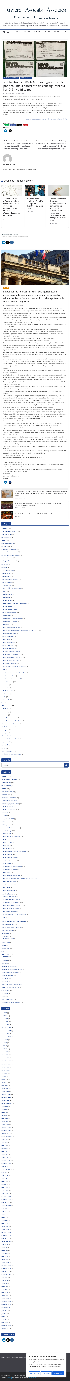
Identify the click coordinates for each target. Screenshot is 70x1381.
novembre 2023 (6, 1097)
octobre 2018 (5, 1271)
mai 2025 (4, 1046)
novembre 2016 (6, 1325)
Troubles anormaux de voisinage (11, 754)
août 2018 (4, 1277)
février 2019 (4, 1259)
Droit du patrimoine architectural (11, 679)
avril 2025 (4, 1049)
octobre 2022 (5, 1133)
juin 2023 (4, 1109)
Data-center (6, 639)
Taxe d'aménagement (7, 751)
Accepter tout (58, 1373)
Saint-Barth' (4, 745)
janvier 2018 (5, 1298)
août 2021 (4, 1172)
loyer (2, 703)
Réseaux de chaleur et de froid (10, 739)
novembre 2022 (6, 1130)
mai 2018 (4, 1286)
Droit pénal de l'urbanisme (11, 660)
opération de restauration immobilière (14, 666)
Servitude (4, 748)
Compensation (7, 615)
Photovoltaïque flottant (10, 609)
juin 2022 (4, 1142)
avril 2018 (4, 1289)
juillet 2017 (4, 1310)
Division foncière (6, 573)
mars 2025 (4, 1052)
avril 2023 (4, 1115)
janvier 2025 (5, 1058)
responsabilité (5, 742)
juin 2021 (4, 1178)
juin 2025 (4, 1043)
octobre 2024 (5, 1067)
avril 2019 (4, 1253)
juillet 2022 (4, 1139)
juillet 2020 (4, 1211)
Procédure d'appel (8, 690)
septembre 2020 (6, 1205)
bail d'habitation (6, 537)
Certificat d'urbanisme (9, 648)
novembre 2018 (6, 1268)
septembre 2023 (6, 1103)
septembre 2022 (6, 1136)
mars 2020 (4, 1223)
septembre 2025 (6, 1037)
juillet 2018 (4, 1280)
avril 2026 (4, 1016)
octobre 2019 (5, 1238)
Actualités (37, 32)
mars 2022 (4, 1151)
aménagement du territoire (9, 531)
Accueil (18, 32)
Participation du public (9, 633)
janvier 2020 (5, 1229)
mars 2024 (4, 1085)
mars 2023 (4, 1118)
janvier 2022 (5, 1157)
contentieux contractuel (10, 552)
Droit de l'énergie (6, 582)
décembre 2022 (6, 1127)
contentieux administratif (8, 549)
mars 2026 (4, 1019)
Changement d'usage (7, 543)
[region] (46, 1365)
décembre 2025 (6, 1028)
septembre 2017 (6, 1307)
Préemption (4, 730)
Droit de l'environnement (8, 612)
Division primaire (6, 576)
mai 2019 (4, 1250)
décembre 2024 (6, 1061)
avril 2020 (4, 1220)
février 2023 (4, 1121)
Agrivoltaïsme (7, 585)
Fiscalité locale (5, 694)
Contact (56, 32)
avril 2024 (4, 1082)
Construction (5, 546)
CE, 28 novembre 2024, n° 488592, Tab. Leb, (46, 119)
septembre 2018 (6, 1274)
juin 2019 (4, 1247)
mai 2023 (4, 1112)
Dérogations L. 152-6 (7, 570)
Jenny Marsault (19, 305)
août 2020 (4, 1208)
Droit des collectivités (7, 676)
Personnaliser (34, 1373)
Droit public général (7, 682)
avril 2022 (4, 1148)
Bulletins (27, 32)
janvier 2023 (5, 1124)
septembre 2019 (6, 1241)
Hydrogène (6, 597)
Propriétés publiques (9, 561)
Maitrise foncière (6, 706)
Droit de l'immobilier (7, 637)
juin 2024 (4, 1076)
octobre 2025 (5, 1034)
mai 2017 (4, 1316)
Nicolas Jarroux (20, 93)
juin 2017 (4, 1313)
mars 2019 (4, 1256)
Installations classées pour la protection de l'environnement (20, 630)
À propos (47, 32)
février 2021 (4, 1190)
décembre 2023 (6, 1094)
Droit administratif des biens (9, 579)
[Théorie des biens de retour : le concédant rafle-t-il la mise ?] (7, 515)
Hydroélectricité (7, 594)
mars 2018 (4, 1292)
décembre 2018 (6, 1265)
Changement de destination (11, 651)
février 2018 (4, 1295)
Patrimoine (4, 715)
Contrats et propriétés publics (10, 555)
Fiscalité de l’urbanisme (10, 663)
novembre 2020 (6, 1199)
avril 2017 (4, 1319)
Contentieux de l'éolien (10, 621)
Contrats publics (8, 558)
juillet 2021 (4, 1175)
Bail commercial (6, 534)
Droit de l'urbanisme (26, 77)
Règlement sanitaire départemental (11, 736)
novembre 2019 (6, 1235)
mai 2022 (4, 1145)
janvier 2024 (5, 1091)
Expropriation (5, 688)
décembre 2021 (6, 1160)
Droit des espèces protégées (11, 627)
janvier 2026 (5, 1025)
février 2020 (4, 1226)
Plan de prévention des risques (10, 724)
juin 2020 (4, 1214)
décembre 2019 (6, 1232)
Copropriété (4, 564)
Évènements (5, 685)
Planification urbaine (7, 727)
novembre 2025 (6, 1031)
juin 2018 (4, 1283)
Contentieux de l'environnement (12, 618)
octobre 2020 (5, 1202)
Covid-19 (4, 567)
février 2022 (4, 1154)
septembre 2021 (6, 1169)
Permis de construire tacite (9, 718)
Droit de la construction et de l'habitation (13, 673)
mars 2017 (4, 1322)
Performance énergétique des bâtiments (15, 603)
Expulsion (6, 708)
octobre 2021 (5, 1166)
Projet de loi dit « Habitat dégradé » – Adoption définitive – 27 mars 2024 (35, 203)
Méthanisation (7, 600)
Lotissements (5, 700)
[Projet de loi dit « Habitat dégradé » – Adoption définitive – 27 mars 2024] (35, 186)
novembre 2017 (6, 1304)
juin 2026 (4, 1013)
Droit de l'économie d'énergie (12, 588)
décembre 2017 (6, 1301)
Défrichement (7, 624)
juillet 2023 (4, 1106)
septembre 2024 (6, 1070)
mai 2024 (4, 1079)
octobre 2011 (5, 1329)
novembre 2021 (6, 1163)
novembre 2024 (6, 1064)
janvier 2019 (5, 1262)
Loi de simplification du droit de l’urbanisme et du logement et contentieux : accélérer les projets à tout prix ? (38, 504)
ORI (4, 669)
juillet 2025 (4, 1040)
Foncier (3, 697)
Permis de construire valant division (11, 721)
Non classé (4, 712)
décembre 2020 (6, 1196)
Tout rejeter (46, 1373)
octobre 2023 (5, 1100)
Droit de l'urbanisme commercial (13, 657)
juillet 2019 (4, 1244)
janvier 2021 (5, 1193)
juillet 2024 (4, 1073)
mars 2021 (4, 1187)
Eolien (5, 591)
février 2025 (4, 1055)
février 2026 (4, 1022)
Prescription (4, 733)
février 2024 (4, 1088)
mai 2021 (4, 1181)
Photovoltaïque (7, 606)
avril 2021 (4, 1184)
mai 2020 (4, 1217)
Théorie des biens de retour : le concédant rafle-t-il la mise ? (33, 514)
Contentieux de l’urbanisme (11, 77)
